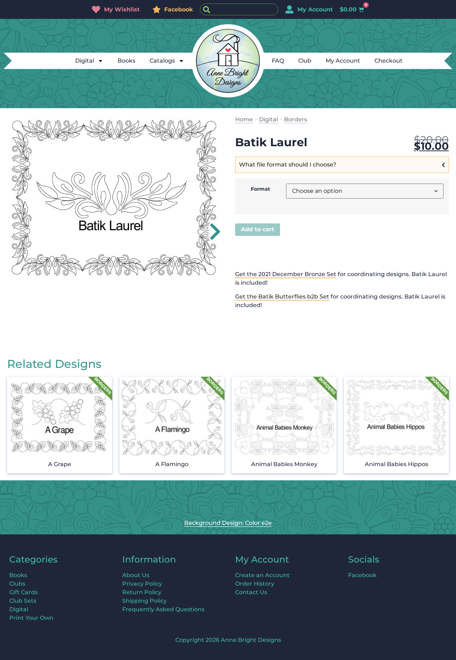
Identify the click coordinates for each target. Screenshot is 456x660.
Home (244, 119)
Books (126, 60)
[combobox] (239, 9)
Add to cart (257, 229)
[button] (211, 231)
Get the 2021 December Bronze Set (285, 274)
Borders (295, 119)
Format (260, 188)
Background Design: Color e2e (228, 522)
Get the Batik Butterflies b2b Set (282, 296)
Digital (84, 60)
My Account (343, 60)
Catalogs (162, 60)
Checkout (388, 60)
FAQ (278, 60)
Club (304, 60)
